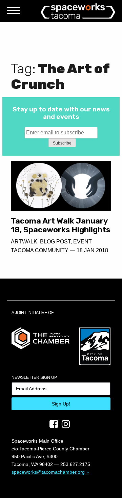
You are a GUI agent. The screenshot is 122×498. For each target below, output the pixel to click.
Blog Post (55, 241)
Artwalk (24, 241)
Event (82, 241)
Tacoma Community (39, 250)
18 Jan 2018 (92, 250)
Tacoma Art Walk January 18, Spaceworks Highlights (60, 225)
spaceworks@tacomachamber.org (48, 472)
